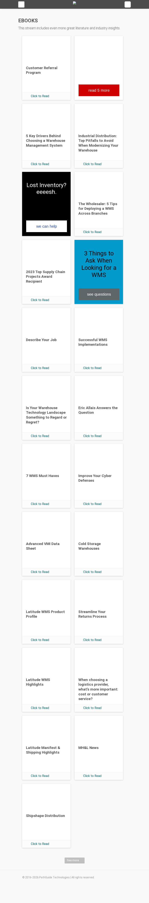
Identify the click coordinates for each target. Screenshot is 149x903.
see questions (99, 294)
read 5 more (99, 90)
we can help (46, 226)
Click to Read (40, 96)
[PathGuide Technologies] (74, 4)
